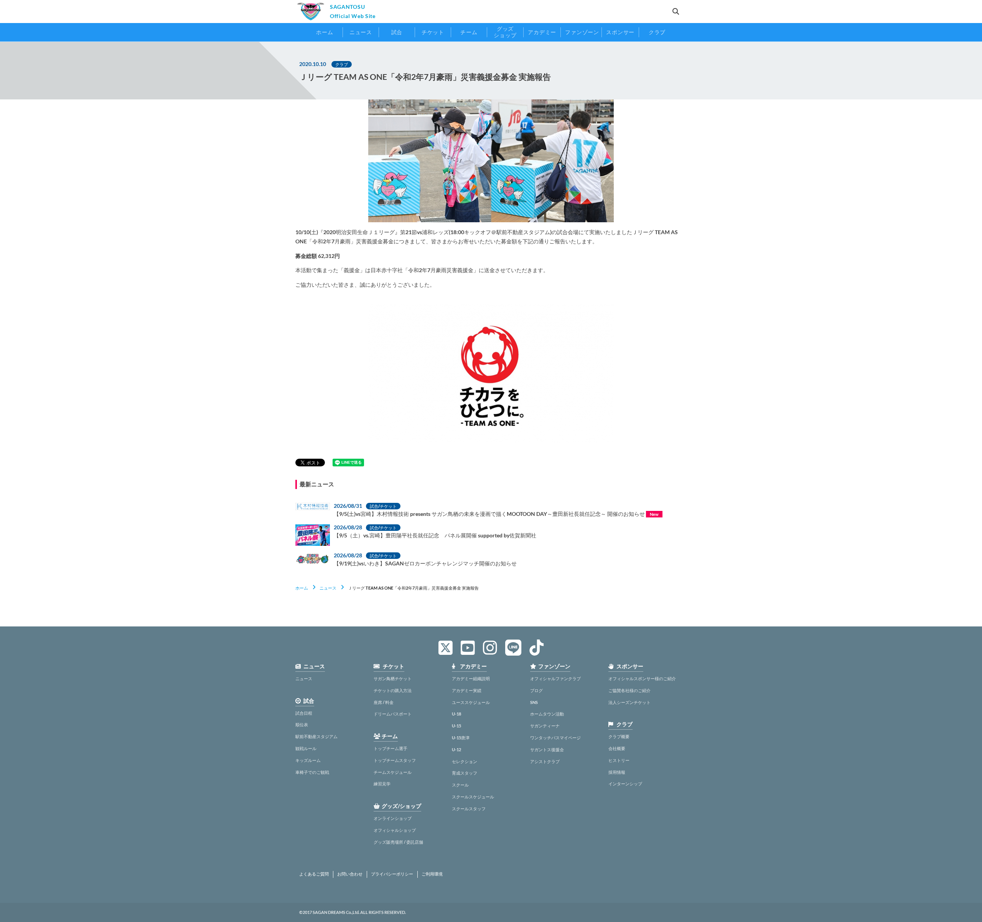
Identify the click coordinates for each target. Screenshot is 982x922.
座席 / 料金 (384, 702)
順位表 (301, 724)
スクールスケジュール (473, 796)
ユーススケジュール (471, 702)
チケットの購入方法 (393, 690)
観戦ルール (305, 748)
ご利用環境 (432, 874)
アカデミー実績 (466, 690)
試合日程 (303, 713)
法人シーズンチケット (629, 702)
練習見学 (382, 783)
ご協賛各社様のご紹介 (629, 690)
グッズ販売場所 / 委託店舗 (398, 841)
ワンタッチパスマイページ (555, 737)
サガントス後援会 (547, 749)
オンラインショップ (393, 818)
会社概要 (616, 748)
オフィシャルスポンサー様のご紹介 (642, 678)
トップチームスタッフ (395, 760)
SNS (534, 702)
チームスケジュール (393, 772)
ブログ (536, 690)
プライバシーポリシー (392, 874)
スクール (460, 784)
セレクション (464, 761)
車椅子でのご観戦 (312, 772)
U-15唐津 (461, 737)
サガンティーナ (545, 725)
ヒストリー (618, 760)
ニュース (328, 587)
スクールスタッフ (469, 808)
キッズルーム (308, 760)
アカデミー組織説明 (471, 678)
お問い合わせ (349, 874)
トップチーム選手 (390, 748)
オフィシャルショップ (395, 830)
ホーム (301, 587)
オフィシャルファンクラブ (555, 678)
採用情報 (616, 772)
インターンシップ (625, 783)
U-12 (456, 749)
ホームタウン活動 (547, 713)
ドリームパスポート (393, 713)
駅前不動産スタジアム (316, 736)
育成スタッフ (464, 772)
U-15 (456, 725)
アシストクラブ (545, 761)
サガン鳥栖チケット (393, 678)
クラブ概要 (618, 736)
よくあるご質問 (314, 874)
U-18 (456, 713)
